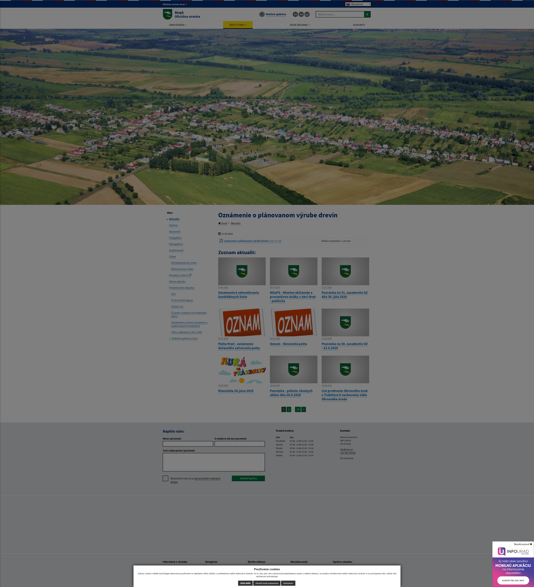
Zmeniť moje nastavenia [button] (266, 583)
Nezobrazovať (522, 544)
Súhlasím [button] (245, 583)
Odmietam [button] (288, 583)
